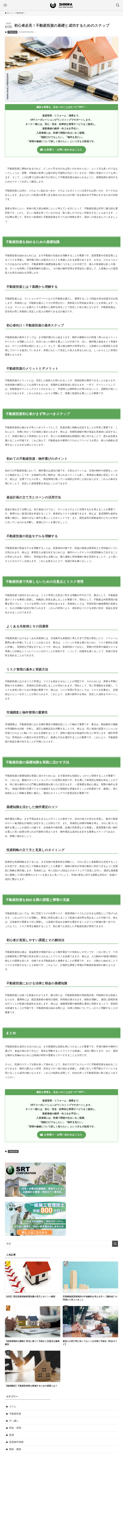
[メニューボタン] (5, 5)
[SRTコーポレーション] (61, 5)
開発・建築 (15, 1449)
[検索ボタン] (117, 5)
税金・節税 (15, 1427)
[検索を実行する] (115, 1244)
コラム (12, 1406)
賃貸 (11, 1435)
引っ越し (14, 1420)
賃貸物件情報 (16, 1442)
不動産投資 (12, 32)
